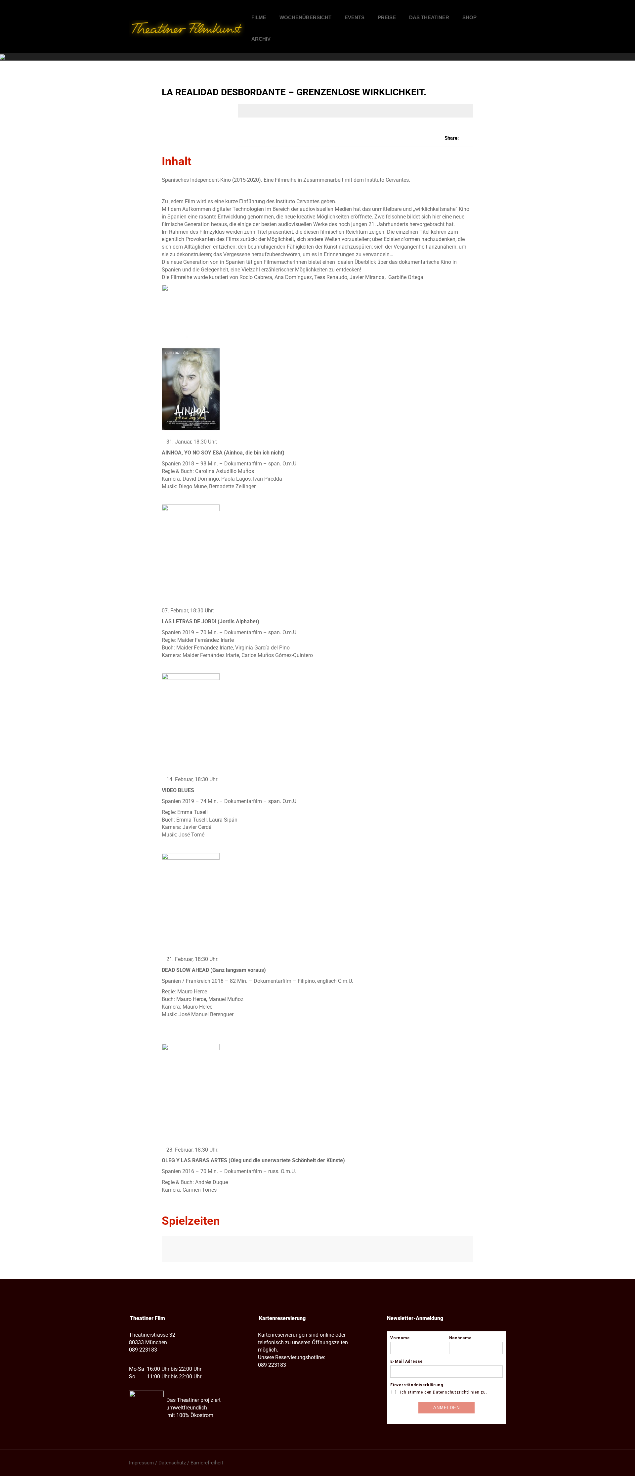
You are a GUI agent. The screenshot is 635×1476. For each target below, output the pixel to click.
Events (354, 17)
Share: (451, 138)
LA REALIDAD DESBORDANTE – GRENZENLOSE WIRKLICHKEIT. (294, 92)
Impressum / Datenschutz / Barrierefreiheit (176, 1463)
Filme (258, 17)
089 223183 (143, 1350)
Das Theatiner (429, 17)
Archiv (261, 39)
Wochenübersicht (305, 17)
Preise (387, 17)
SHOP (469, 17)
